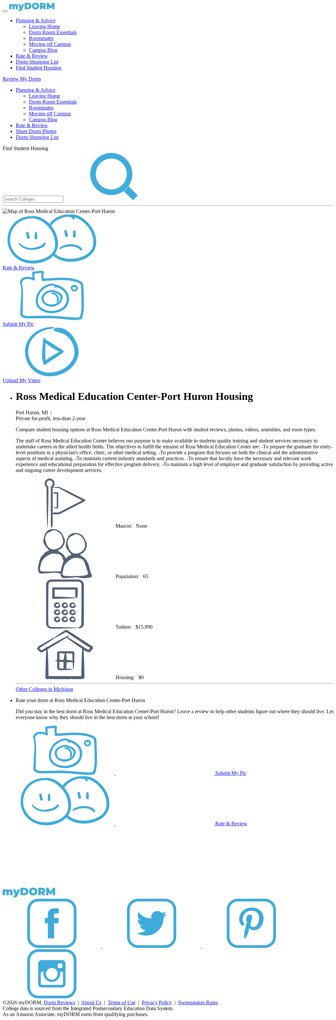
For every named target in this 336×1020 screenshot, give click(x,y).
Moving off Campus (50, 44)
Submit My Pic (18, 324)
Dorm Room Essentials (53, 32)
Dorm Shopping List (37, 62)
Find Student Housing (38, 67)
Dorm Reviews (59, 1002)
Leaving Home (44, 26)
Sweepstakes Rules (198, 1002)
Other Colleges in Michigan (44, 689)
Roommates (41, 38)
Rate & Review (32, 56)
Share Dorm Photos (36, 131)
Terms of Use (122, 1002)
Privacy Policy (157, 1002)
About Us (91, 1002)
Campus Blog (43, 50)
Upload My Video (21, 380)
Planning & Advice (35, 20)
